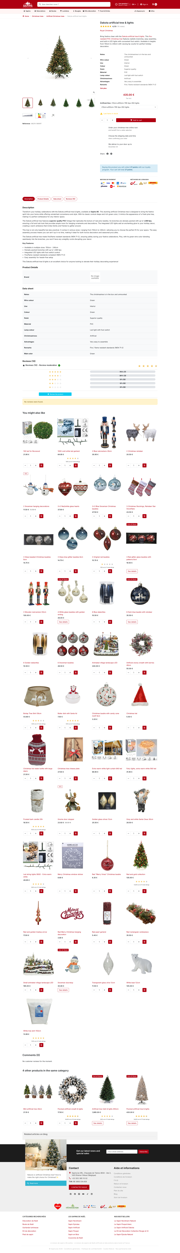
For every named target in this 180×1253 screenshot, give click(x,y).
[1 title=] (138, 366)
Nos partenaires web (123, 1249)
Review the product (55, 394)
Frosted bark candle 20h (33, 819)
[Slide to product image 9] (53, 116)
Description (28, 199)
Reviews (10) (70, 199)
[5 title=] (146, 366)
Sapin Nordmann (74, 1221)
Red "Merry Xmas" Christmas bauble (106, 874)
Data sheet (57, 199)
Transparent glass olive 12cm (103, 983)
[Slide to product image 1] (27, 103)
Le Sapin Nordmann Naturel (125, 1221)
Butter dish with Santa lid (67, 713)
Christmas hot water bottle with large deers (37, 770)
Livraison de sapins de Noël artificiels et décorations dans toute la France (102, 1243)
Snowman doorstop (65, 983)
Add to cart (136, 120)
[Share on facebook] (107, 153)
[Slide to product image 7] (27, 116)
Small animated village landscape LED (38, 983)
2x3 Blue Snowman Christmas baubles (104, 507)
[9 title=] (154, 366)
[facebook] (70, 1194)
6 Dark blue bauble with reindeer (139, 612)
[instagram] (79, 1194)
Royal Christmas (106, 30)
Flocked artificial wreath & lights (70, 1109)
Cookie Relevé (108, 1249)
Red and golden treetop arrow (35, 932)
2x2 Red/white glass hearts (68, 506)
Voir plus (103, 88)
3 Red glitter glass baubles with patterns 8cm (138, 558)
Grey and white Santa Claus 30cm (139, 819)
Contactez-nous (79, 1187)
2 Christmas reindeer (134, 451)
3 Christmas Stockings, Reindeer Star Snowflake (141, 507)
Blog (115, 1194)
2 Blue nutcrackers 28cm (102, 451)
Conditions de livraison (123, 1177)
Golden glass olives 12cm (102, 819)
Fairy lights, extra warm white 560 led (141, 769)
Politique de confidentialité (92, 1249)
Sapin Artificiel (74, 1228)
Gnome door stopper (66, 819)
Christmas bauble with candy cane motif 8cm (105, 714)
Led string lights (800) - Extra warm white (37, 875)
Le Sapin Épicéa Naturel (123, 1234)
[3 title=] (142, 366)
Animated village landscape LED (104, 663)
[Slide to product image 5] (79, 103)
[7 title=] (150, 366)
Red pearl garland (99, 932)
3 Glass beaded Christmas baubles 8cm (37, 558)
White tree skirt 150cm (32, 1031)
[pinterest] (75, 1194)
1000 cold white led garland (69, 451)
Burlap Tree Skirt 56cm (32, 713)
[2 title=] (70, 458)
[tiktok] (87, 1194)
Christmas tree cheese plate (68, 769)
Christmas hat (131, 713)
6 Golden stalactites (31, 663)
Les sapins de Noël (76, 1217)
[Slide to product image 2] (40, 103)
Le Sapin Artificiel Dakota (124, 1228)
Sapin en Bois (73, 1234)
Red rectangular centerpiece (137, 932)
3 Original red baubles (100, 557)
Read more (32, 1183)
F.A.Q (116, 1180)
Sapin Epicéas (73, 1224)
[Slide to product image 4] (66, 103)
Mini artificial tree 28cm (32, 1109)
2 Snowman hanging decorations (36, 506)
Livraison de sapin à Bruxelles (61, 1243)
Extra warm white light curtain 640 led (107, 769)
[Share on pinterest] (111, 153)
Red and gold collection (135, 874)
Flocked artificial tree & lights (137, 1109)
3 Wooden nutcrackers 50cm (34, 612)
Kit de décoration (29, 1231)
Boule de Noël (28, 1224)
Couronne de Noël (75, 1238)
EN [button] (133, 4)
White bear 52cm (133, 983)
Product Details (43, 199)
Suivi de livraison (120, 1197)
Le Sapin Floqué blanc (123, 1224)
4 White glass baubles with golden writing (71, 613)
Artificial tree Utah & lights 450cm (105, 1109)
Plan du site (118, 1191)
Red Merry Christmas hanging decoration (69, 933)
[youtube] (83, 1194)
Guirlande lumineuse (30, 1228)
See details (132, 571)
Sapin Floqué (73, 1231)
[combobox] (73, 4)
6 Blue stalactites (98, 612)
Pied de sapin (27, 1234)
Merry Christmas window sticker (70, 874)
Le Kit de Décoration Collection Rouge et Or (131, 1231)
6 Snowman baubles (66, 663)
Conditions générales (122, 1173)
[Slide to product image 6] (91, 103)
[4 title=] (75, 458)
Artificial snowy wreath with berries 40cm (140, 664)
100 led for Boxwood (31, 451)
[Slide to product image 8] (40, 116)
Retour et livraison (121, 1184)
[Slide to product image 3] (53, 103)
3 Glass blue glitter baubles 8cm (70, 557)
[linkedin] (91, 1194)
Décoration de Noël (30, 1221)
